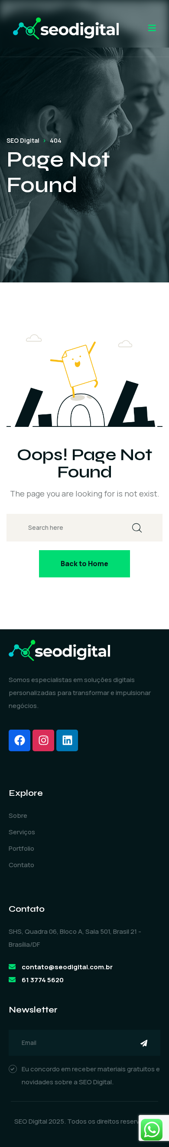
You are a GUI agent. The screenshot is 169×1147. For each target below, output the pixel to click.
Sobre (18, 815)
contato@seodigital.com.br (67, 966)
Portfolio (21, 848)
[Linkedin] (67, 740)
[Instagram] (43, 740)
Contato (21, 864)
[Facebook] (19, 740)
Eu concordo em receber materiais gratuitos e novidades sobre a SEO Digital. (91, 1075)
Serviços (22, 831)
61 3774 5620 (43, 979)
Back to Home (84, 563)
